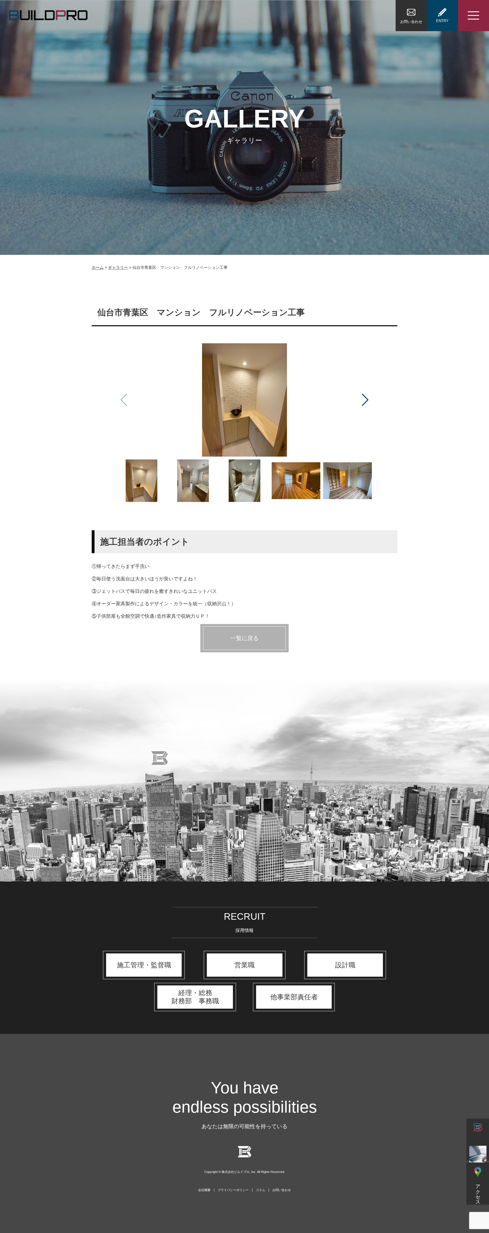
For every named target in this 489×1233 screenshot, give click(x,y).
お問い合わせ (281, 1190)
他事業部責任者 (294, 997)
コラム (260, 1190)
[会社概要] (477, 1140)
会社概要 (204, 1190)
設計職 (345, 965)
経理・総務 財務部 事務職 (195, 997)
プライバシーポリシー (233, 1190)
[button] (365, 400)
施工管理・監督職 (144, 965)
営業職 (244, 965)
